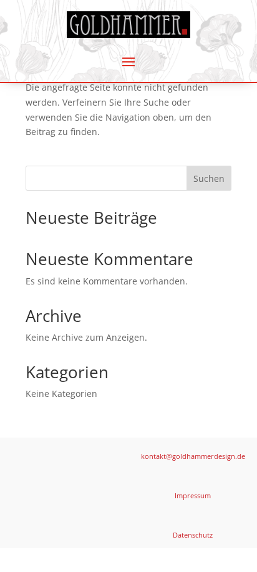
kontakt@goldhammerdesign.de (193, 456)
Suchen (209, 178)
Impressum (193, 495)
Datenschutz (193, 534)
